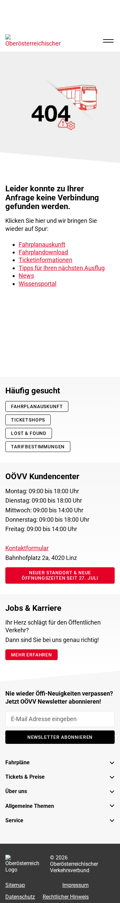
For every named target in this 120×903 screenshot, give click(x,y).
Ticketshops (28, 420)
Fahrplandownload (43, 252)
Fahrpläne (17, 762)
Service (14, 820)
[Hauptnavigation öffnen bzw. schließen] (108, 41)
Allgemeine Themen (29, 806)
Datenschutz (20, 897)
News (26, 275)
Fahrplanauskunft (42, 244)
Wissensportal (37, 283)
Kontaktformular (27, 548)
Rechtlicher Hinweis (66, 897)
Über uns (16, 791)
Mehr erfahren (31, 654)
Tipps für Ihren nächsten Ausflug (62, 267)
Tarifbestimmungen (38, 446)
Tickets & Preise (25, 777)
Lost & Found (28, 433)
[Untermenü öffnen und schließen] (107, 762)
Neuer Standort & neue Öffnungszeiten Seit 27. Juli (60, 575)
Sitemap (15, 885)
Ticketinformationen (45, 259)
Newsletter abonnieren (60, 737)
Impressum (75, 885)
